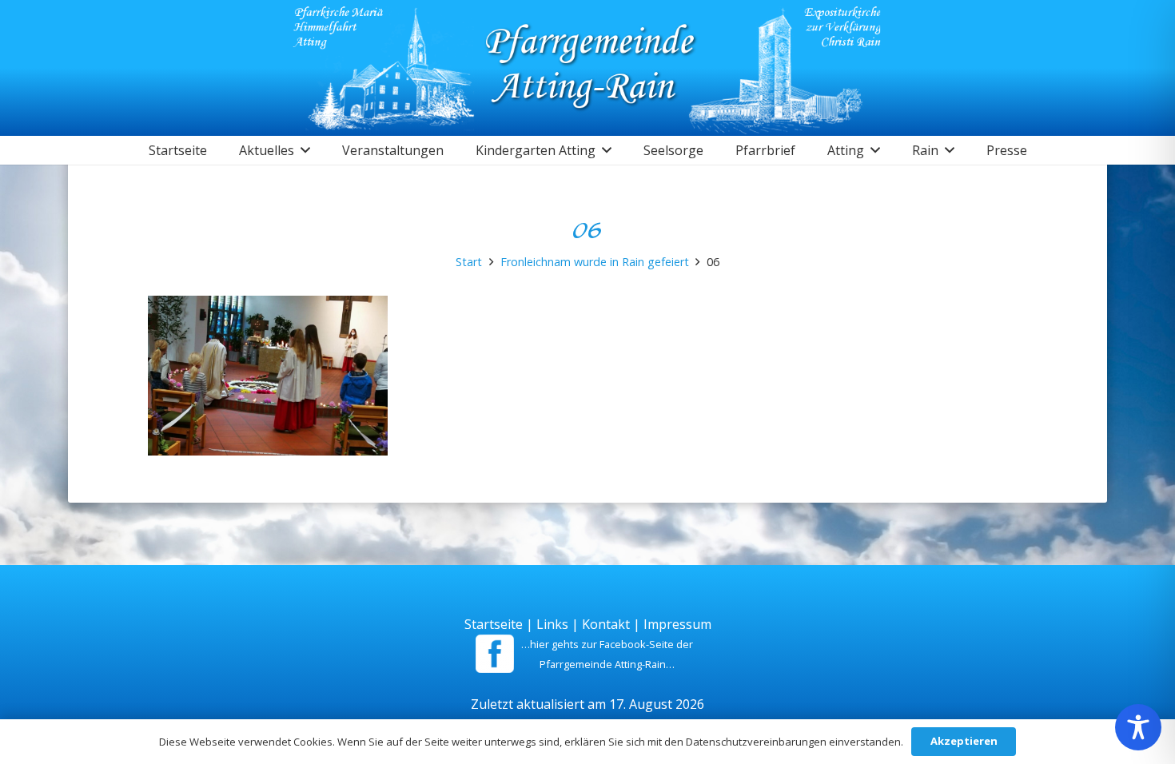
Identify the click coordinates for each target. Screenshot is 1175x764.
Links (552, 624)
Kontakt (606, 624)
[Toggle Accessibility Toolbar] (1138, 727)
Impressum (677, 624)
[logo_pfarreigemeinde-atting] (587, 68)
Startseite (493, 624)
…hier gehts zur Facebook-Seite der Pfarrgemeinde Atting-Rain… (607, 654)
